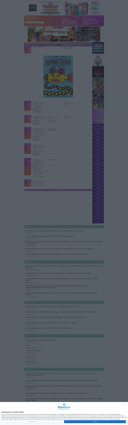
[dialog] (64, 413)
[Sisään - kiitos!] (125, 405)
